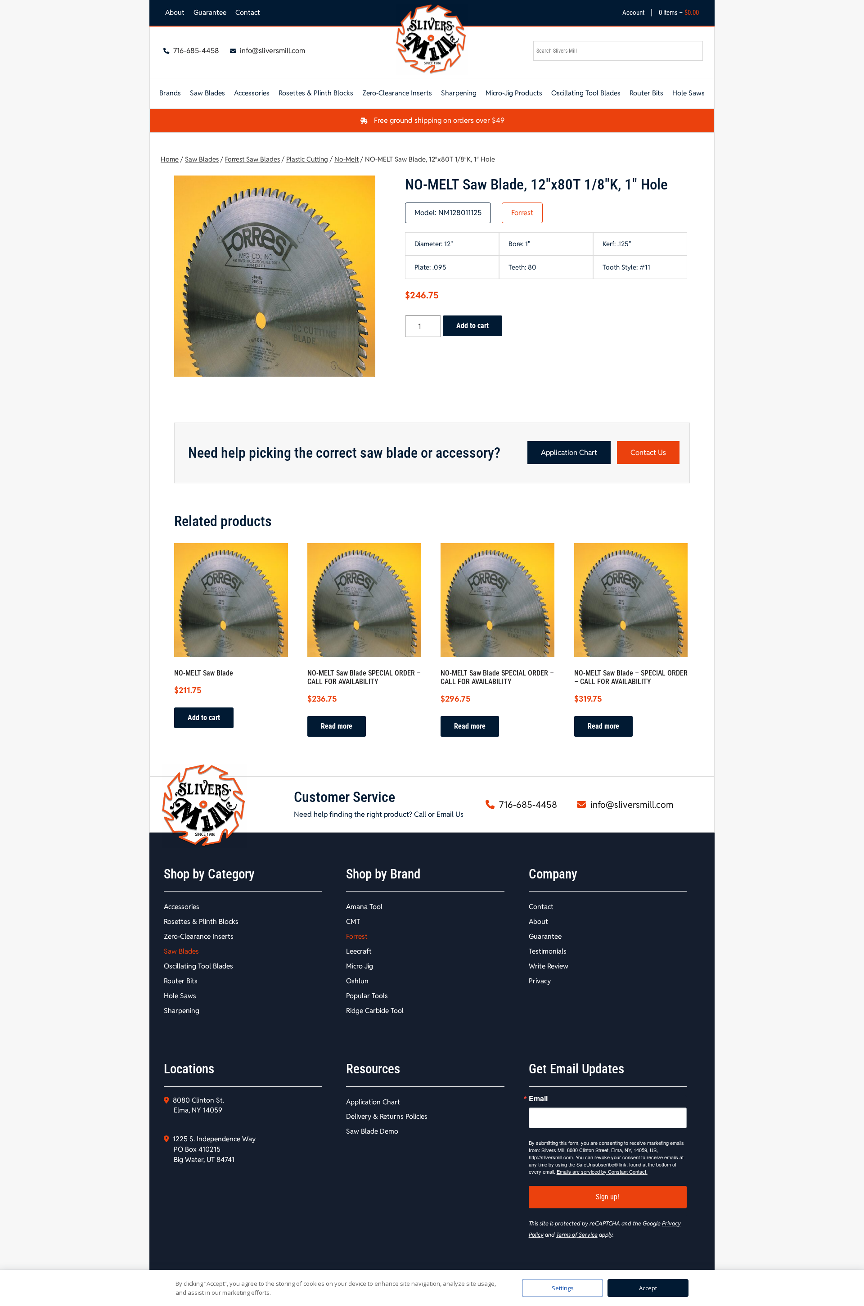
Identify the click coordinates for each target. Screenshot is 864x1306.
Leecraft (359, 951)
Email (538, 1098)
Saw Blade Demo (372, 1131)
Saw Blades (207, 93)
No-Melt (346, 159)
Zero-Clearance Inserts (397, 93)
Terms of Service (577, 1234)
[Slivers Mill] (432, 39)
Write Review (548, 966)
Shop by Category (209, 874)
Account (633, 13)
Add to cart (472, 325)
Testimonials (548, 951)
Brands (170, 93)
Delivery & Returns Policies (387, 1116)
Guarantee (210, 12)
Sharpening (459, 93)
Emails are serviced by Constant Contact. (602, 1171)
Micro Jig (359, 966)
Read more (336, 726)
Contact (247, 12)
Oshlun (357, 981)
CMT (353, 921)
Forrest (522, 212)
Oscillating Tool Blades (586, 93)
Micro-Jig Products (514, 93)
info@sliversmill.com (271, 50)
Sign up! (607, 1197)
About (174, 12)
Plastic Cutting (307, 159)
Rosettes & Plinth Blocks (316, 93)
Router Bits (646, 93)
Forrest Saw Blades (252, 159)
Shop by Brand (383, 874)
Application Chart (569, 452)
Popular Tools (367, 995)
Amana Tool (364, 906)
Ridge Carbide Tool (375, 1010)
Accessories (252, 93)
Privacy (540, 981)
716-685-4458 (195, 50)
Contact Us (648, 452)
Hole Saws (688, 93)
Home (170, 159)
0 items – (679, 13)
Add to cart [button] (204, 717)
